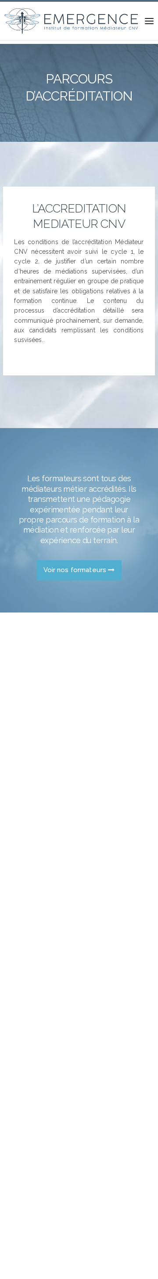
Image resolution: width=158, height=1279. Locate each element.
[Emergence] (72, 21)
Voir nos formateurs (75, 570)
